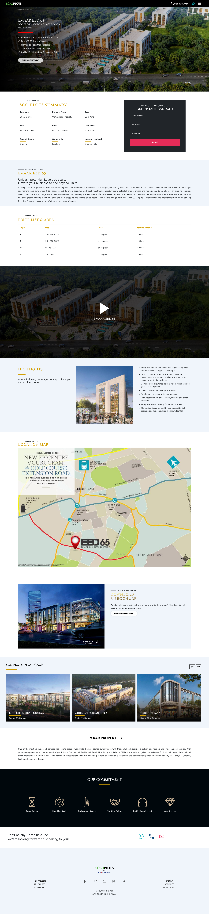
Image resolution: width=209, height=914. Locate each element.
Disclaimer (169, 884)
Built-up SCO (39, 884)
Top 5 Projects (39, 887)
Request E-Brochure (123, 613)
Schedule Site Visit (30, 60)
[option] (39, 697)
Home (20, 10)
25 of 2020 (29, 28)
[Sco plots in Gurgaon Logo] (14, 3)
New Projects (40, 881)
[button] (192, 666)
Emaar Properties (104, 738)
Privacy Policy (169, 887)
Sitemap (169, 881)
